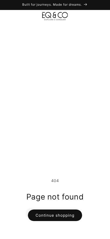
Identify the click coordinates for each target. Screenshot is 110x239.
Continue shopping (55, 215)
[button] (10, 16)
